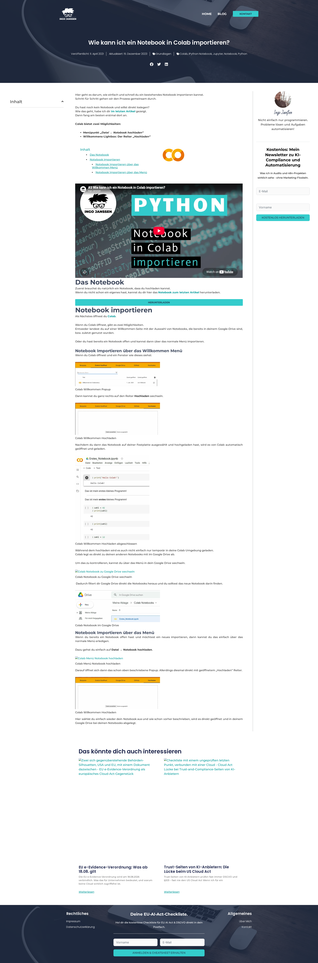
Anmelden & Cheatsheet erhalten (159, 952)
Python (242, 54)
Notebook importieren (105, 159)
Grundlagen (163, 54)
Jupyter (218, 54)
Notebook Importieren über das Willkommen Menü (115, 166)
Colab (184, 54)
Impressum (73, 921)
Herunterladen (159, 302)
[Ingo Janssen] (68, 14)
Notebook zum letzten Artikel (178, 292)
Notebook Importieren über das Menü (121, 172)
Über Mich (245, 921)
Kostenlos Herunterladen (283, 217)
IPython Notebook (200, 54)
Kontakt (247, 927)
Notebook (230, 54)
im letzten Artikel (123, 111)
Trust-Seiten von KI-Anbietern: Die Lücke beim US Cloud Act (196, 869)
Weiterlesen (86, 892)
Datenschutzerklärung (80, 927)
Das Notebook (99, 154)
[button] (245, 14)
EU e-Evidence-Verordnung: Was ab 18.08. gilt (113, 869)
